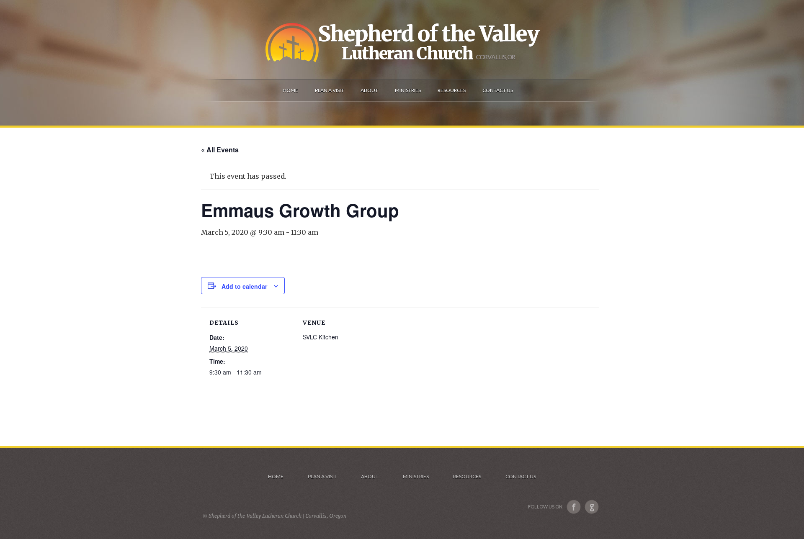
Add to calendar (244, 286)
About (370, 476)
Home (275, 476)
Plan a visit (322, 476)
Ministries (416, 476)
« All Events (220, 149)
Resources (467, 476)
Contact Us (520, 476)
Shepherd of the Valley (428, 34)
